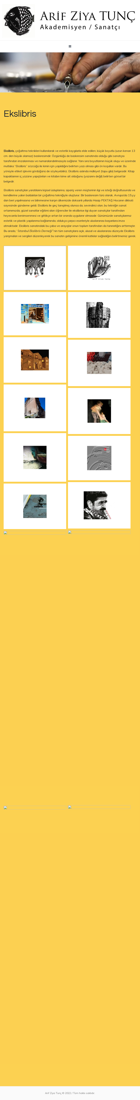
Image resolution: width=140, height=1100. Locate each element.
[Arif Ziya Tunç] (70, 20)
